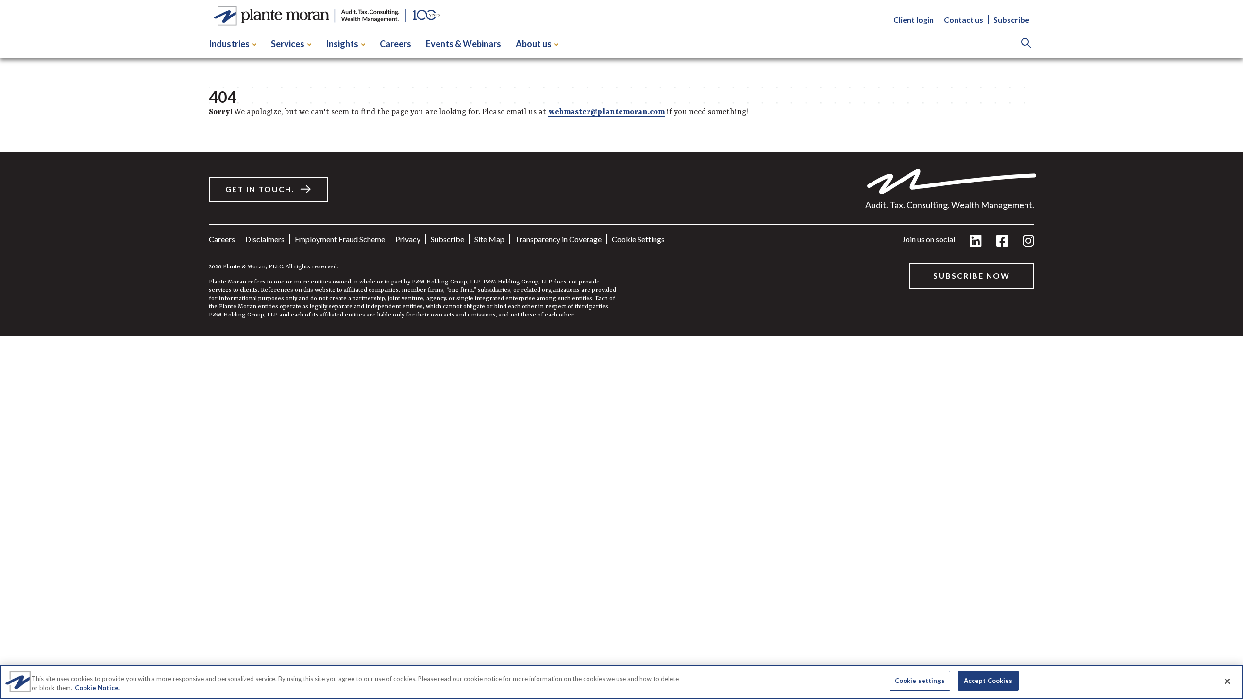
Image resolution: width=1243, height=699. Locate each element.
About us (534, 43)
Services (287, 43)
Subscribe (1011, 19)
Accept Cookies (988, 680)
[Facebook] (1002, 241)
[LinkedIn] (976, 241)
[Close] (1227, 681)
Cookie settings (638, 239)
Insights (342, 43)
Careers (395, 43)
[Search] (1026, 44)
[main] (621, 168)
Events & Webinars (463, 43)
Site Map (489, 239)
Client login (913, 19)
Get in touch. (260, 189)
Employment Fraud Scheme (340, 239)
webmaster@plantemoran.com (606, 112)
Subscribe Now (971, 275)
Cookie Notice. (97, 688)
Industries (229, 43)
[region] (621, 682)
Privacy (407, 239)
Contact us (963, 19)
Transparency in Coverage (558, 239)
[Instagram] (1028, 241)
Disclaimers (265, 239)
